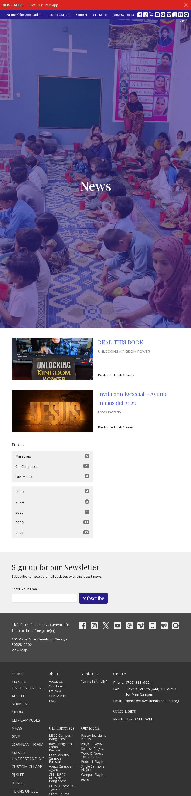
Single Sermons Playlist (92, 768)
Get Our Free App (44, 5)
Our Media (51, 476)
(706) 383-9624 (123, 15)
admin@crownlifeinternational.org (152, 700)
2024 (51, 501)
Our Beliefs (57, 696)
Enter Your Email (25, 589)
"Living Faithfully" (94, 681)
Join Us (19, 783)
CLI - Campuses (26, 720)
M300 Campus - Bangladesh (61, 737)
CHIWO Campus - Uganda (62, 787)
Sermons (21, 703)
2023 (51, 512)
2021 (51, 532)
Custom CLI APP (27, 766)
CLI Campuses (51, 466)
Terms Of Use (25, 791)
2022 (51, 522)
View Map (19, 649)
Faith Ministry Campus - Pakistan (59, 758)
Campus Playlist (93, 774)
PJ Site (18, 774)
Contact (81, 15)
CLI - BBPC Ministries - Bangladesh (58, 777)
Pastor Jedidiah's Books (93, 737)
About (18, 696)
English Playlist (92, 743)
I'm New (55, 691)
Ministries (51, 456)
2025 (51, 491)
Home (17, 674)
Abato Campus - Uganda (61, 768)
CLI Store (100, 15)
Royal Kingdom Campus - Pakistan (60, 746)
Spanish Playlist (92, 748)
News (17, 728)
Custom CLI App (58, 15)
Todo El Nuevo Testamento (92, 755)
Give (16, 736)
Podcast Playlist (93, 761)
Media (18, 712)
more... (86, 779)
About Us (56, 681)
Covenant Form (28, 744)
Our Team (56, 686)
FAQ (52, 701)
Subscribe (93, 598)
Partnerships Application (23, 15)
